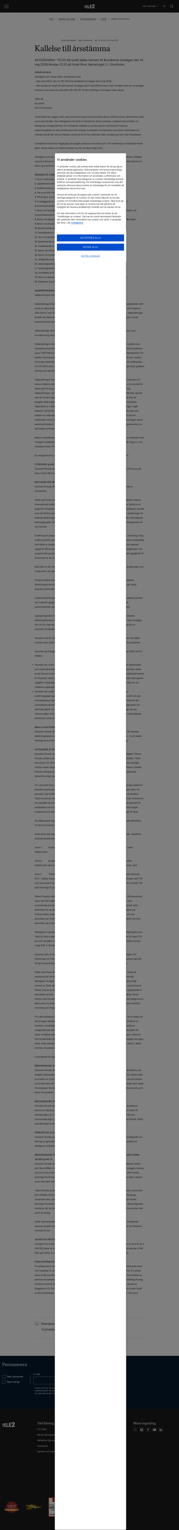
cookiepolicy (77, 222)
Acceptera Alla (90, 238)
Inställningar (90, 256)
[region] (90, 841)
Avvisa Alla (90, 247)
